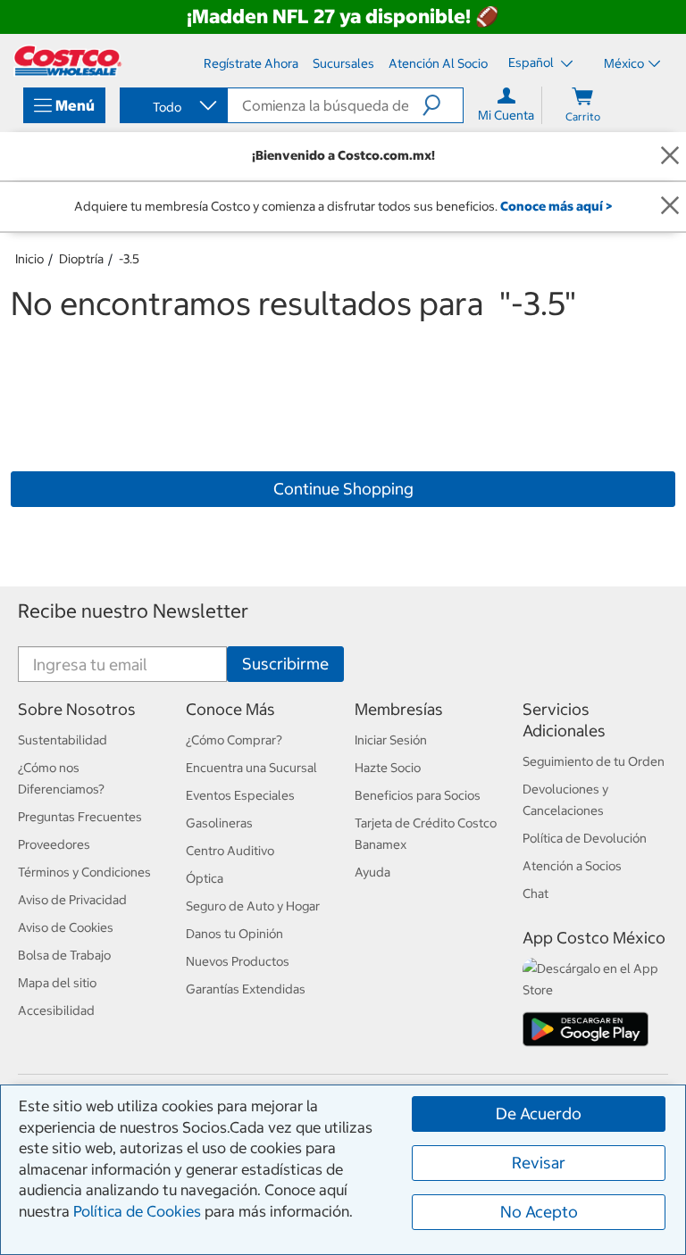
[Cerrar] (670, 156)
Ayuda (372, 872)
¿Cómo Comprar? (234, 740)
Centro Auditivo (230, 851)
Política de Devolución (585, 838)
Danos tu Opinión (234, 934)
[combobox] (172, 107)
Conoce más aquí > (556, 206)
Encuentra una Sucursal (251, 768)
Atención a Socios (572, 866)
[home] (67, 61)
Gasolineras (219, 823)
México (624, 63)
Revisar (538, 1162)
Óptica (204, 878)
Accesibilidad (56, 1010)
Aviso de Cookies (65, 927)
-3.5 (129, 259)
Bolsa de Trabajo (64, 955)
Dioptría (81, 259)
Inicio (29, 259)
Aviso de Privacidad (72, 900)
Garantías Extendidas (245, 989)
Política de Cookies (137, 1211)
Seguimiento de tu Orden (594, 761)
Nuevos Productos (237, 961)
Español (532, 62)
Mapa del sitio (57, 983)
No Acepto (539, 1211)
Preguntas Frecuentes (80, 817)
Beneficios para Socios (418, 795)
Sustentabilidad (62, 740)
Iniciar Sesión (391, 740)
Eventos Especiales (240, 795)
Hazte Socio (388, 768)
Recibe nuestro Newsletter (133, 611)
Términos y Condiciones (84, 872)
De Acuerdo (538, 1113)
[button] (442, 105)
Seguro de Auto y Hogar (253, 906)
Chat (535, 893)
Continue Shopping (343, 488)
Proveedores (54, 844)
